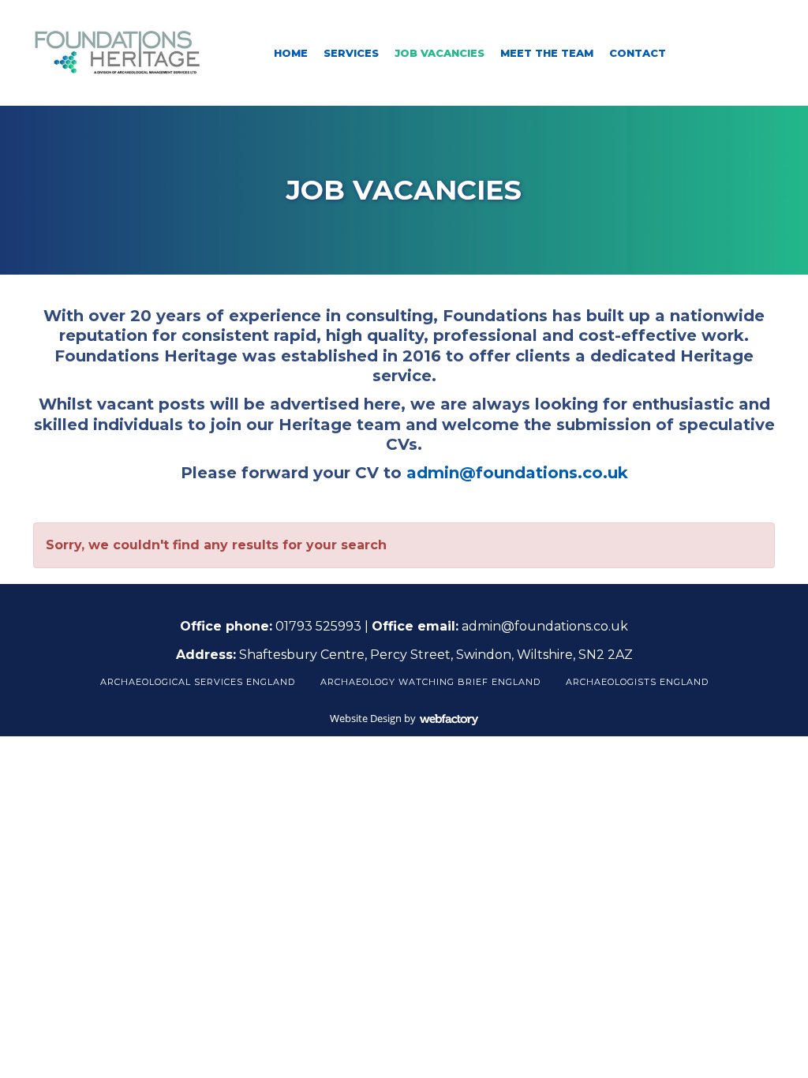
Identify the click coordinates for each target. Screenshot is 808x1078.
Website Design (366, 718)
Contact (637, 53)
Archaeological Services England (197, 681)
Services (351, 53)
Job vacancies (439, 53)
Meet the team (546, 53)
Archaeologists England (637, 681)
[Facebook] (708, 53)
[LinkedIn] (735, 53)
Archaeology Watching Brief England (430, 681)
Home (291, 53)
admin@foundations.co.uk (517, 472)
